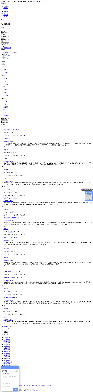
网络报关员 (6, 149)
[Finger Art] (4, 55)
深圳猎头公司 (6, 341)
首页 (2, 19)
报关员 (5, 268)
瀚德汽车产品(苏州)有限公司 (10, 198)
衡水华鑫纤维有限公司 (11, 52)
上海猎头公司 (6, 342)
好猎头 (32, 1)
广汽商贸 (5, 138)
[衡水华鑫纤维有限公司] (4, 52)
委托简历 (5, 73)
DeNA (6, 54)
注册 (39, 1)
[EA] (4, 57)
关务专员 (5, 288)
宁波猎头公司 (6, 351)
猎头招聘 (5, 11)
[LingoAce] (4, 58)
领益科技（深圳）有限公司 (10, 237)
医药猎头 (5, 8)
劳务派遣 (5, 15)
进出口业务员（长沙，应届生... (11, 129)
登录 (37, 1)
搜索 (2, 48)
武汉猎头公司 (6, 363)
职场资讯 (5, 16)
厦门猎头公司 (6, 344)
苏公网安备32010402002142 (38, 390)
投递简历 (5, 141)
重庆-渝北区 (11, 271)
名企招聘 (5, 13)
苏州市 (8, 192)
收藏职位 (10, 141)
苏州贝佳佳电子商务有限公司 (11, 218)
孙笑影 (5, 89)
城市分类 (26, 385)
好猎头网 (5, 6)
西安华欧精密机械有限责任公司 (11, 297)
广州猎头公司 (6, 339)
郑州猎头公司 (6, 360)
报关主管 (5, 209)
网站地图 (20, 385)
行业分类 (31, 385)
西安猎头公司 (6, 358)
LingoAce (7, 58)
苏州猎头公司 (6, 353)
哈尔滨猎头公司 (7, 362)
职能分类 (37, 385)
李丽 (4, 67)
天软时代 (5, 158)
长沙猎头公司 (6, 355)
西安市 (8, 291)
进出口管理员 (6, 189)
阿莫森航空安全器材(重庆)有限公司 (12, 277)
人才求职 (5, 9)
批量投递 (4, 326)
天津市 (8, 152)
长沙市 (8, 132)
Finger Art (7, 55)
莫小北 (5, 78)
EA (6, 57)
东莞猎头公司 (6, 348)
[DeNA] (4, 54)
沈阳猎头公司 (6, 349)
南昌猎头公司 (6, 346)
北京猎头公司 (6, 337)
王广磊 (5, 101)
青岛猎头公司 (6, 356)
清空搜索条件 (7, 48)
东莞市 (10, 232)
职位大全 (43, 385)
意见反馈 (48, 385)
